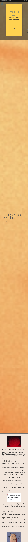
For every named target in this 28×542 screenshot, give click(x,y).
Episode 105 (4, 472)
